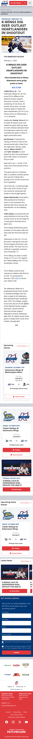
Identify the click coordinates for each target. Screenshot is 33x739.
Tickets (17, 450)
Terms (25, 712)
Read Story (17, 489)
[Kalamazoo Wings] (4, 3)
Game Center (20, 397)
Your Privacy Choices (16, 714)
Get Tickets (17, 3)
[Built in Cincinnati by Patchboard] (16, 731)
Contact (8, 712)
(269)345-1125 (5, 703)
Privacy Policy (17, 712)
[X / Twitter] (19, 722)
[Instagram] (13, 722)
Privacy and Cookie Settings (16, 717)
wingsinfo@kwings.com (8, 705)
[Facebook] (6, 722)
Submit (16, 652)
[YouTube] (26, 722)
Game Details (18, 455)
